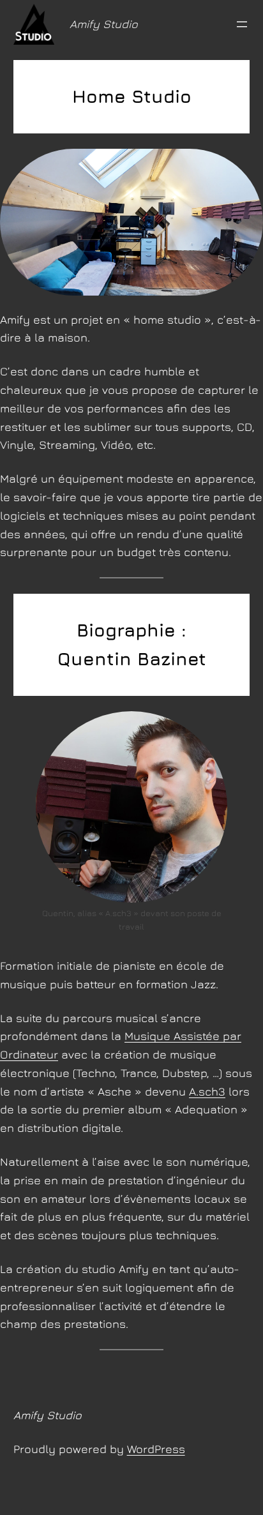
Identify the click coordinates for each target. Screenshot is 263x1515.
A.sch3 (207, 1091)
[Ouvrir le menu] (242, 24)
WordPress (156, 1449)
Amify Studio (104, 24)
